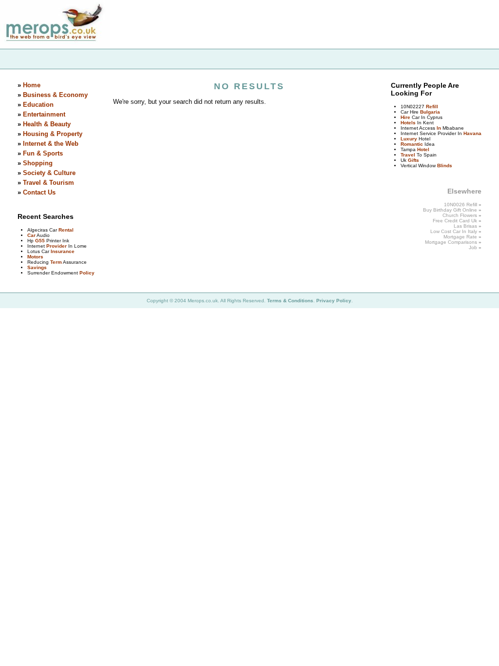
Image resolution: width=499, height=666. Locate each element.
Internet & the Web (50, 143)
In (439, 128)
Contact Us (39, 192)
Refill (432, 106)
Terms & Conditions (290, 300)
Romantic (412, 144)
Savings (37, 267)
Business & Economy (55, 94)
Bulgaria (430, 112)
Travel (408, 154)
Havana (472, 133)
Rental (66, 230)
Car (31, 235)
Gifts (413, 160)
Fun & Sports (43, 153)
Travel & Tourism (48, 182)
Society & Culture (49, 172)
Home (31, 85)
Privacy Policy (333, 300)
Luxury (409, 138)
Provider (56, 246)
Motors (35, 256)
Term (56, 262)
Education (38, 104)
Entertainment (44, 114)
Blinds (444, 165)
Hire (405, 117)
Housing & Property (52, 133)
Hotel (423, 149)
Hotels (408, 122)
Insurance (63, 251)
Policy (87, 272)
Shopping (38, 163)
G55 (40, 240)
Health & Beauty (47, 124)
